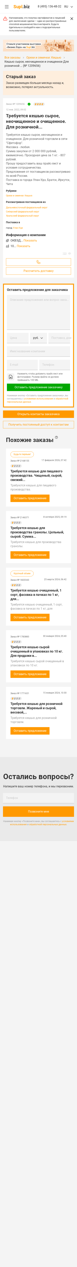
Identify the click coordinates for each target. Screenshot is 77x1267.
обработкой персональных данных (48, 824)
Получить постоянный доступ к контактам (38, 424)
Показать (30, 240)
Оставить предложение (30, 498)
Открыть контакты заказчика (38, 414)
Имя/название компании (27, 351)
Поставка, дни (61, 338)
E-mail (14, 364)
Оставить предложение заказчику (39, 387)
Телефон (48, 364)
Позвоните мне (38, 811)
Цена (13, 338)
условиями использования (38, 398)
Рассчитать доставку (39, 271)
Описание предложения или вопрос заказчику (40, 300)
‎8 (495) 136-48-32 (49, 6)
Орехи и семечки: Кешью (19, 195)
